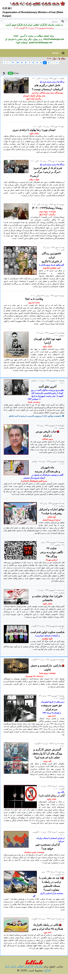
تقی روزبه (47, 761)
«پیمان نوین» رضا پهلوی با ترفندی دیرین (34, 129)
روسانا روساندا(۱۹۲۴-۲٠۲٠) (47, 207)
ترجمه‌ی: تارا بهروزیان (34, 676)
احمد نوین (51, 716)
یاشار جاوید (34, 133)
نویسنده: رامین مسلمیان (34, 852)
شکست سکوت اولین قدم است (47, 632)
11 (13, 62)
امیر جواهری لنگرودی (51, 268)
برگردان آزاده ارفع (34, 99)
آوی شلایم (52, 517)
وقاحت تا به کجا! (34, 299)
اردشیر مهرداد (51, 560)
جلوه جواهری (47, 638)
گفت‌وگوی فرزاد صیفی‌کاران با (51, 265)
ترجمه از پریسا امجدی (51, 520)
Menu (57, 53)
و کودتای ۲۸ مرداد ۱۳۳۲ (51, 713)
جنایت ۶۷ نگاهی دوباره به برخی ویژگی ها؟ (51, 552)
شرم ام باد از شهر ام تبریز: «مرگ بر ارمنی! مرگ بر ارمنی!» (46, 171)
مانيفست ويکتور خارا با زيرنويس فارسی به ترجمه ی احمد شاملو (35, 416)
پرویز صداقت (47, 439)
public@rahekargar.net (40, 42)
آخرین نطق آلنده (47, 386)
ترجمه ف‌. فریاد (34, 402)
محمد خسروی (34, 302)
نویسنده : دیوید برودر (47, 211)
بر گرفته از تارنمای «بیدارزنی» (47, 635)
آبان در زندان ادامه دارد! (51, 795)
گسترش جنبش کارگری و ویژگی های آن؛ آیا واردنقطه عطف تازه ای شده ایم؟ (47, 753)
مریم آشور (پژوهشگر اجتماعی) (34, 481)
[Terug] (3, 73)
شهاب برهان (34, 179)
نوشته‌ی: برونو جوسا (47, 673)
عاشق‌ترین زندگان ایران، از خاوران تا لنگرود (51, 257)
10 (17, 62)
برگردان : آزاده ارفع (47, 214)
